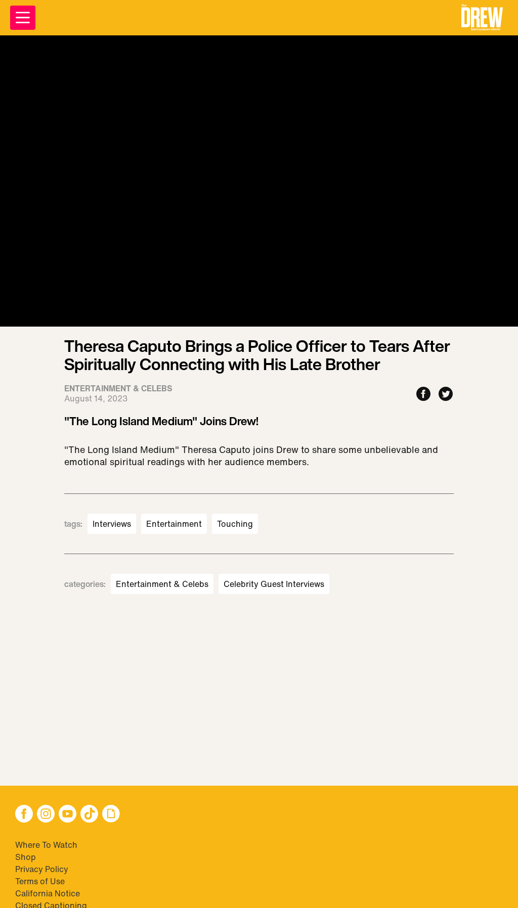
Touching (235, 524)
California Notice (47, 893)
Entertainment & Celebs (162, 584)
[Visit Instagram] (46, 815)
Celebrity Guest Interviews (274, 584)
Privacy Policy (41, 869)
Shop (25, 857)
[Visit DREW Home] (482, 17)
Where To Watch (46, 845)
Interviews (112, 524)
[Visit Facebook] (24, 815)
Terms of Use (40, 881)
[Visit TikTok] (89, 815)
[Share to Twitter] (446, 394)
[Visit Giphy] (111, 815)
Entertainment (174, 524)
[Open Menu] (22, 18)
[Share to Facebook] (423, 394)
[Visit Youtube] (67, 815)
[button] (482, 17)
